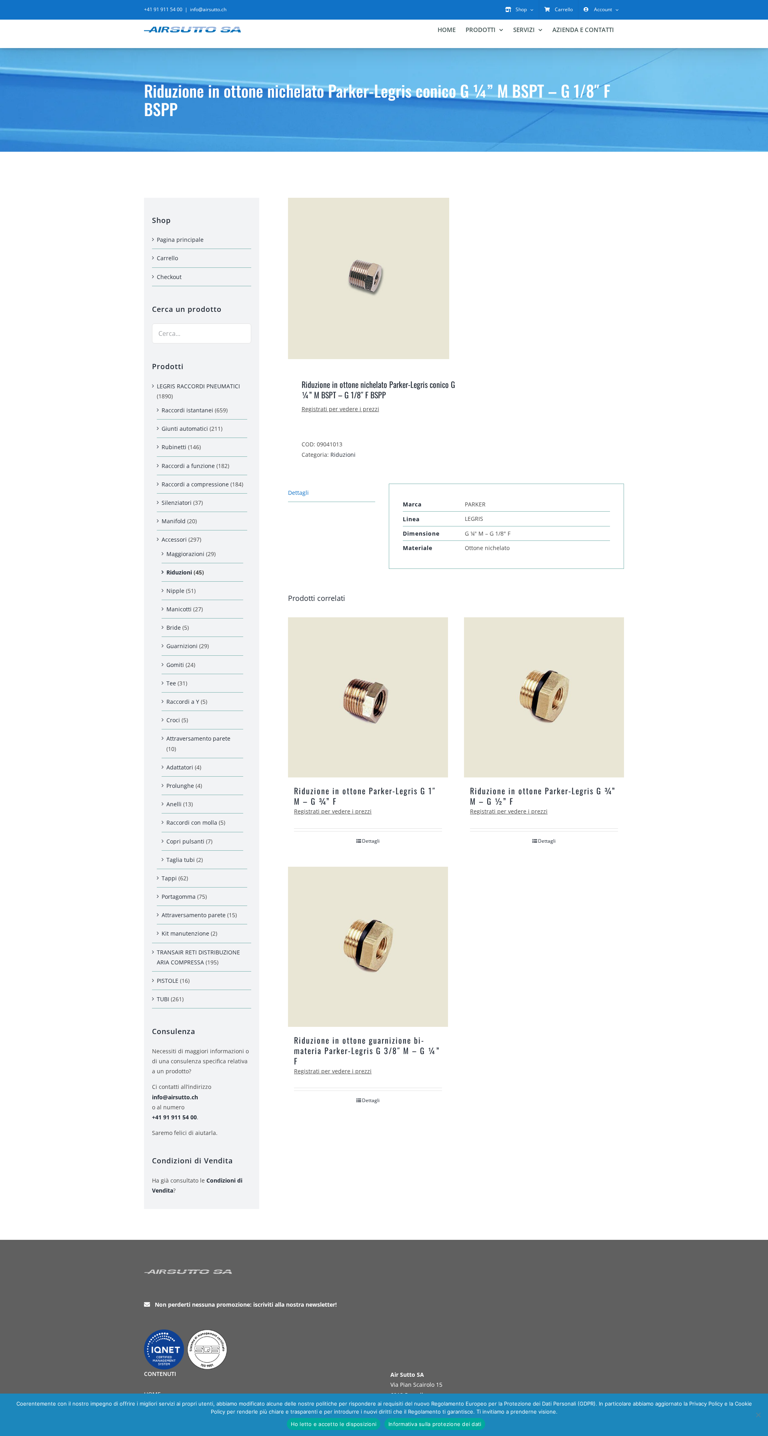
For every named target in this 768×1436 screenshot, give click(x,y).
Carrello (167, 258)
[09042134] (368, 278)
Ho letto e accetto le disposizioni (334, 1424)
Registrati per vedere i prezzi (340, 409)
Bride (173, 627)
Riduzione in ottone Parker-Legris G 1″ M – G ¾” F (365, 796)
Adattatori (179, 767)
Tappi (169, 878)
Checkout (169, 277)
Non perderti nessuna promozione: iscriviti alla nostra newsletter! (246, 1304)
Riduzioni (343, 454)
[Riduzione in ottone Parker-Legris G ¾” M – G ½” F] (544, 697)
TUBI (163, 999)
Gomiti (175, 665)
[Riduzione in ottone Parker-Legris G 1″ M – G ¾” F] (368, 697)
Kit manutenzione (185, 933)
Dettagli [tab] (298, 492)
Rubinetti (174, 447)
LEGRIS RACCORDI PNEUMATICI (198, 386)
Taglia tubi (180, 860)
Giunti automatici (185, 428)
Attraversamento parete (198, 738)
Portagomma (179, 896)
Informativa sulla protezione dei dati (434, 1424)
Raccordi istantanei (187, 410)
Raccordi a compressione (195, 484)
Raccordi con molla (191, 822)
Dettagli (371, 840)
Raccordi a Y (182, 701)
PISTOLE (167, 980)
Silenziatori (177, 502)
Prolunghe (180, 785)
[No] (758, 1415)
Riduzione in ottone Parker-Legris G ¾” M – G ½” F (543, 796)
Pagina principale (180, 239)
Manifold (174, 521)
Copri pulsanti (185, 841)
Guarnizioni (182, 646)
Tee (171, 683)
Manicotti (179, 609)
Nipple (175, 590)
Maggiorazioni (185, 554)
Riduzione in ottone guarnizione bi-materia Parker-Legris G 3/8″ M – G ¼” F (367, 1050)
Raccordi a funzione (188, 466)
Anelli (174, 804)
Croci (173, 720)
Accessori (174, 539)
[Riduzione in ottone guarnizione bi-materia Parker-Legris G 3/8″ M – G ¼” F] (368, 947)
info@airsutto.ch (208, 9)
